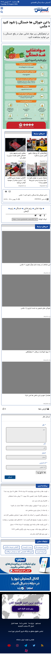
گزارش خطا (42, 409)
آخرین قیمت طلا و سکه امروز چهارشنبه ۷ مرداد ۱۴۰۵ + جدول (29, 524)
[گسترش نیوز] (41, 10)
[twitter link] (33, 644)
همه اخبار (14, 623)
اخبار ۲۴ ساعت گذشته (26, 626)
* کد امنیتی (43, 463)
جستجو (38, 623)
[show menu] (2, 8)
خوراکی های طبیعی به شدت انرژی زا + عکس (35, 308)
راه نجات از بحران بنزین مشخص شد (37, 510)
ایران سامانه (20, 640)
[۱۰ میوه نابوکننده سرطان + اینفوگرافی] (26, 334)
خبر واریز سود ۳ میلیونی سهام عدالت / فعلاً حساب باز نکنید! (29, 506)
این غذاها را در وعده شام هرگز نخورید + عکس (35, 265)
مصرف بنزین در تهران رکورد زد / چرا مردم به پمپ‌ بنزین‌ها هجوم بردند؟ (37, 180)
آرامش (26, 211)
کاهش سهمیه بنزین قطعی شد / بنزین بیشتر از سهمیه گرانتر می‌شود (16, 180)
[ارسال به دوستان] (10, 191)
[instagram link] (17, 644)
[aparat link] (26, 650)
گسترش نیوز (16, 631)
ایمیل (44, 453)
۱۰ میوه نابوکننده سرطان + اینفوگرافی (38, 352)
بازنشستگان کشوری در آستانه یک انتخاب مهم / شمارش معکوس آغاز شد (26, 515)
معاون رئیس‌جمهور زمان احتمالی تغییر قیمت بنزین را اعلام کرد (16, 155)
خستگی (18, 208)
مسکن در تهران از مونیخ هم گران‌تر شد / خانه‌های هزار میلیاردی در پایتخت (25, 520)
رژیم (11, 208)
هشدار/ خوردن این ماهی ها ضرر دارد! (37, 395)
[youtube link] (8, 644)
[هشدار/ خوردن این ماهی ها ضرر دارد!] (26, 378)
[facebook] (45, 215)
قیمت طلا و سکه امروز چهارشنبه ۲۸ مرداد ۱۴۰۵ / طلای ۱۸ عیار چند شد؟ (26, 491)
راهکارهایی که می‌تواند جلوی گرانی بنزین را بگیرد (37, 154)
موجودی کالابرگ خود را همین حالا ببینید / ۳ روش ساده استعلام (28, 496)
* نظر (44, 425)
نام (45, 443)
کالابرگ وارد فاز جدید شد (40, 501)
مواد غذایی (38, 208)
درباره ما (31, 623)
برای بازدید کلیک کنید (25, 608)
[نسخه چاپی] (6, 191)
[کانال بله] (25, 582)
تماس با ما (23, 623)
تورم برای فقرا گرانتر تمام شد (39, 534)
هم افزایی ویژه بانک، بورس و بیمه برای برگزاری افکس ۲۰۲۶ (30, 529)
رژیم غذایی (28, 208)
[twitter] (36, 215)
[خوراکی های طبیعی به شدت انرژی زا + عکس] (26, 290)
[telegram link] (25, 644)
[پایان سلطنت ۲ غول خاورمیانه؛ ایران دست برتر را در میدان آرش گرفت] (40, 215)
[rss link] (42, 644)
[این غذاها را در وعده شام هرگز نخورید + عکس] (26, 247)
